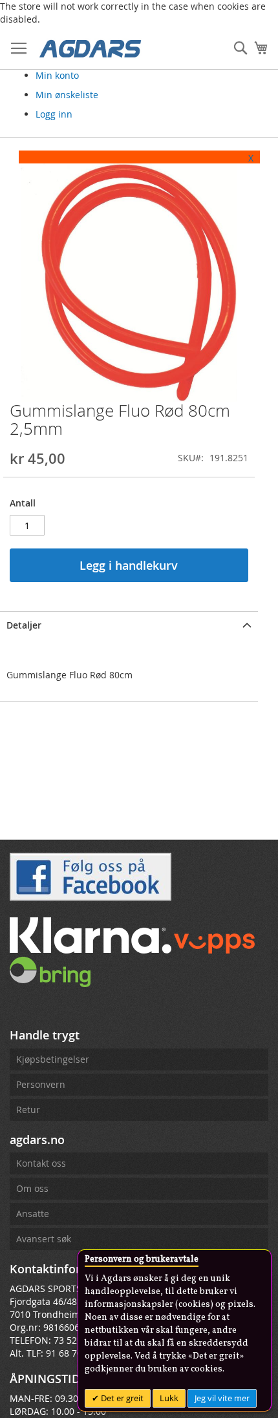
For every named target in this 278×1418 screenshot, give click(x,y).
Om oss (32, 1188)
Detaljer (23, 625)
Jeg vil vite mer (222, 1398)
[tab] (129, 624)
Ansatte (32, 1213)
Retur (28, 1109)
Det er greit (121, 1398)
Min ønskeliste (67, 95)
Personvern (40, 1084)
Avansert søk (43, 1239)
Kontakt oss (41, 1163)
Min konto (57, 75)
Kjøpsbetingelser (52, 1059)
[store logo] (90, 48)
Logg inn (54, 114)
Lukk (169, 1398)
